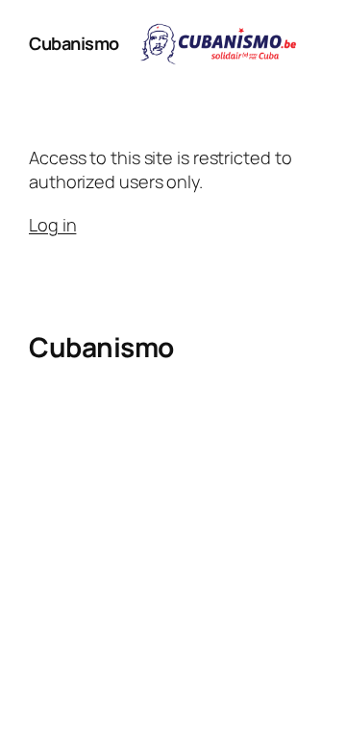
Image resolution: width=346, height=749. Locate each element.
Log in (52, 224)
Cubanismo (74, 43)
